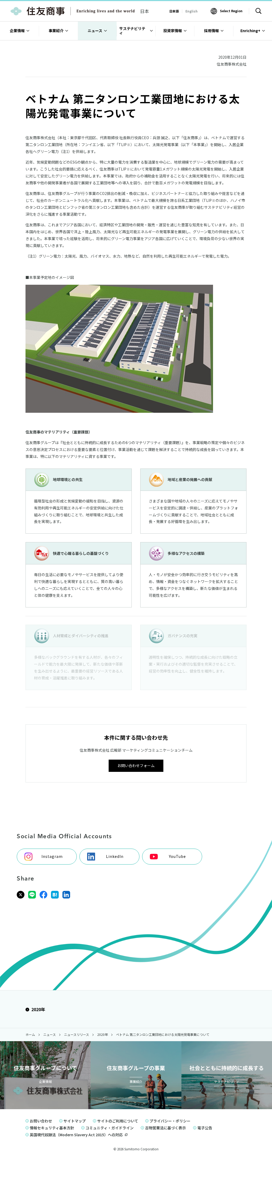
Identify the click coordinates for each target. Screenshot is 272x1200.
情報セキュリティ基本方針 (52, 1127)
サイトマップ (74, 1121)
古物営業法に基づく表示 (165, 1127)
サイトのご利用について (117, 1121)
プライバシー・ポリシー (170, 1121)
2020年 (38, 1009)
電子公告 (204, 1127)
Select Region (231, 10)
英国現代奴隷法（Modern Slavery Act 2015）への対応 (76, 1134)
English (191, 11)
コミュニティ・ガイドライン (110, 1127)
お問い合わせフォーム (136, 765)
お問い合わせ (41, 1121)
